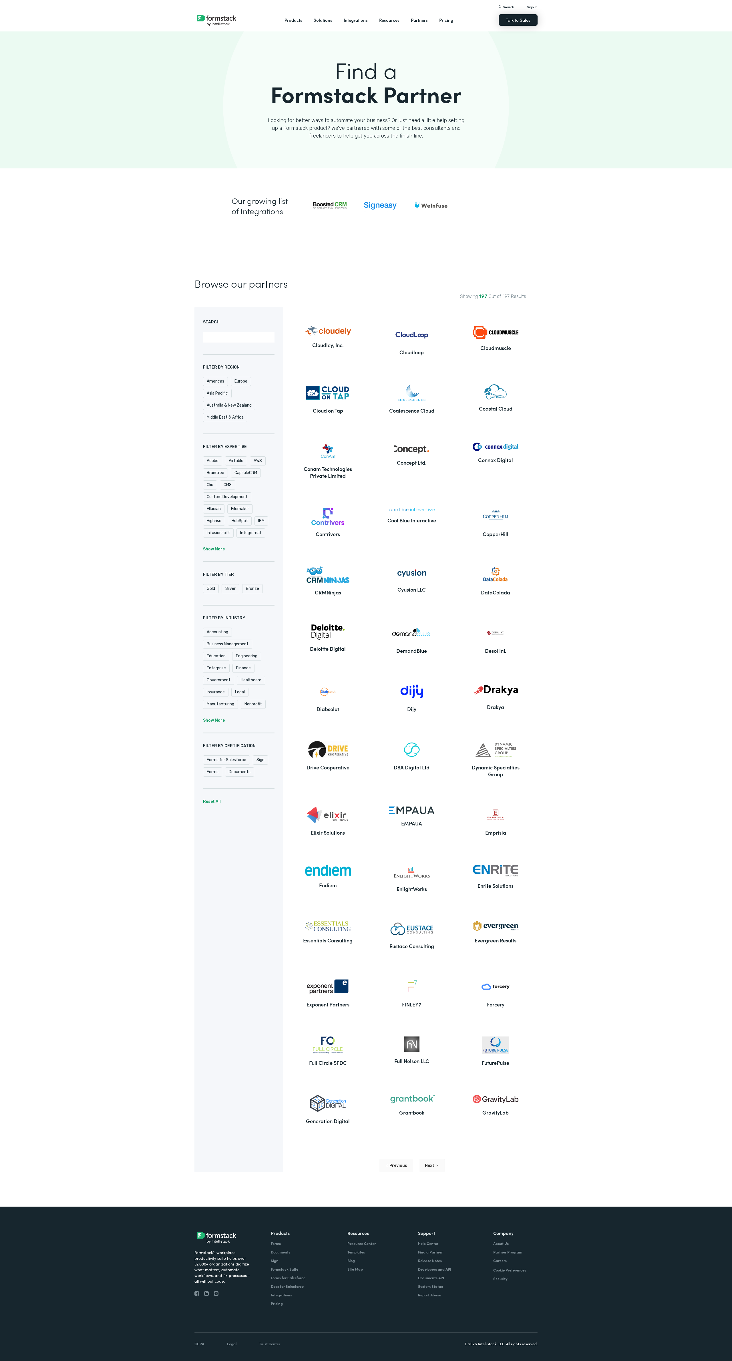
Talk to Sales (518, 20)
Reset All (212, 801)
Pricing (446, 20)
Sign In (532, 6)
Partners (419, 20)
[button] (293, 20)
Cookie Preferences (509, 1270)
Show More (214, 549)
